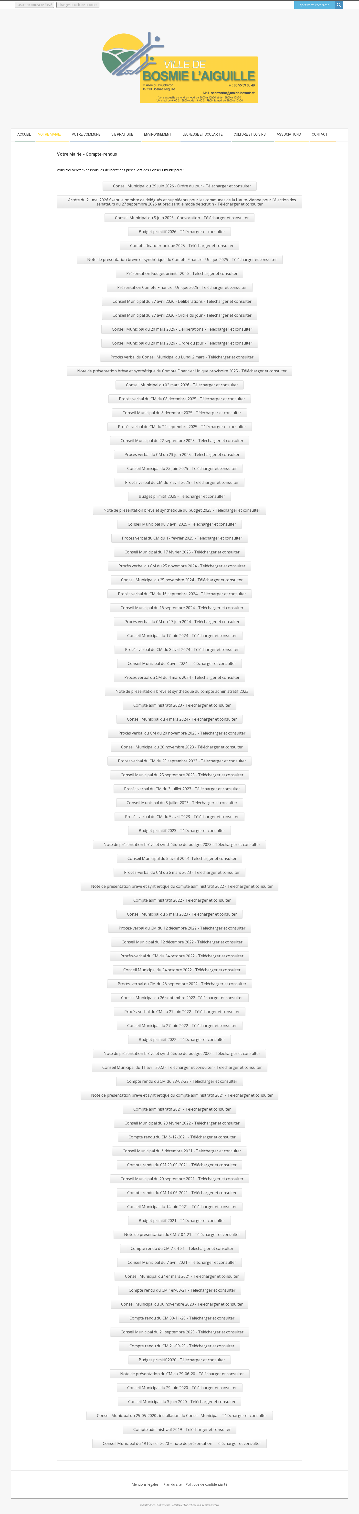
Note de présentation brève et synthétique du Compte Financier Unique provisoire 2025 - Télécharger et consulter (182, 371)
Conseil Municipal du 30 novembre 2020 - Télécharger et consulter (182, 1304)
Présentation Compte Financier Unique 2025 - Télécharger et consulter (182, 287)
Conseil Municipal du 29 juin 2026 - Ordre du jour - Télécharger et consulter (182, 186)
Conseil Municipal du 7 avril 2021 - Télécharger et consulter (182, 1262)
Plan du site (172, 1484)
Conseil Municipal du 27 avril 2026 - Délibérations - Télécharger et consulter (182, 301)
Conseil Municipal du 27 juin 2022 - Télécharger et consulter (182, 1025)
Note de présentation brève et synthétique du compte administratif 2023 (182, 691)
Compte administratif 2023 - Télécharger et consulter (182, 705)
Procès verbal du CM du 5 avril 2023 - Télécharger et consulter (182, 816)
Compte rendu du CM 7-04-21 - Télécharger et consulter (182, 1248)
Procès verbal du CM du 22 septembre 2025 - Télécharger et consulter (182, 426)
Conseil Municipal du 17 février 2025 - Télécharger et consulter (182, 552)
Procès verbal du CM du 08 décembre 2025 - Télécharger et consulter (182, 398)
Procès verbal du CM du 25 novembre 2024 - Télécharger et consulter (181, 566)
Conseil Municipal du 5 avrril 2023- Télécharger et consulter (182, 858)
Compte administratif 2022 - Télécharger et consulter (182, 900)
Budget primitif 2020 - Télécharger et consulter (182, 1360)
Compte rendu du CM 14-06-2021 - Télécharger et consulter (182, 1192)
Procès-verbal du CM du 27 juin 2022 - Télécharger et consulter (182, 1011)
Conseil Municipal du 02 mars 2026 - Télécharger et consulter (182, 385)
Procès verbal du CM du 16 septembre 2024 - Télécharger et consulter (182, 593)
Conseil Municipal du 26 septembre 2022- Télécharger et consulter (182, 997)
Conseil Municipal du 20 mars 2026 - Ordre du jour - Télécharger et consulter (182, 343)
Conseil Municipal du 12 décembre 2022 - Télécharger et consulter (182, 942)
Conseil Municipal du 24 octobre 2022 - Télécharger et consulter (182, 970)
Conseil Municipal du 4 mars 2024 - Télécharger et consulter (182, 719)
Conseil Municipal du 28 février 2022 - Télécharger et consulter (182, 1123)
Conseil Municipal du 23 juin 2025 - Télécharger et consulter (182, 468)
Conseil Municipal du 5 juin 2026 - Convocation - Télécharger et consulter (182, 217)
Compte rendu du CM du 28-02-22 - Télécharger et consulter (182, 1081)
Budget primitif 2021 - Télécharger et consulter (182, 1220)
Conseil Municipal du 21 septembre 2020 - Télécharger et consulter (182, 1332)
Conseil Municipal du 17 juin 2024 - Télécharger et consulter (182, 635)
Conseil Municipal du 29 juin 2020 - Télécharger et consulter (182, 1387)
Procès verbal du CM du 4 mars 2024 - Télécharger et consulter (182, 677)
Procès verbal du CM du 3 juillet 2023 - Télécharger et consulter (182, 788)
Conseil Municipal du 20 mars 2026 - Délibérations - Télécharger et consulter (182, 329)
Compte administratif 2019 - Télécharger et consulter (182, 1429)
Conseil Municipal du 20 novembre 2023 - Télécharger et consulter (182, 747)
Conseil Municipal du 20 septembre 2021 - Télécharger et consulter (182, 1178)
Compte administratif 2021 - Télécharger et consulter (182, 1109)
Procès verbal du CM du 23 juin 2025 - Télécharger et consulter (182, 454)
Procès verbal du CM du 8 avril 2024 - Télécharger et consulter (182, 649)
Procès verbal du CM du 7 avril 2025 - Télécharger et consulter (182, 482)
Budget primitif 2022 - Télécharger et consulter (182, 1039)
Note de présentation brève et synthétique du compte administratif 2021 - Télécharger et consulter (182, 1095)
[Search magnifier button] (339, 5)
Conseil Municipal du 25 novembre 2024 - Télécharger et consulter (182, 580)
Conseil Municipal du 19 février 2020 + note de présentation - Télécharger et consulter (182, 1443)
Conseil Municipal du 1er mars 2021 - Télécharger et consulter (182, 1276)
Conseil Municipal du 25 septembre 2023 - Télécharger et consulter (182, 775)
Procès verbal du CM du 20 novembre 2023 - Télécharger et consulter (181, 733)
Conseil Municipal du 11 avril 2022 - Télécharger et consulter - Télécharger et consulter (182, 1067)
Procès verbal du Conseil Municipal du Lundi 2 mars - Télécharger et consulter (182, 357)
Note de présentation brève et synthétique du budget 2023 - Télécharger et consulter (182, 844)
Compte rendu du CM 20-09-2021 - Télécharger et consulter (182, 1165)
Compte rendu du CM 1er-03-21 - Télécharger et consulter (182, 1290)
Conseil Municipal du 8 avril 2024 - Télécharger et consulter (182, 663)
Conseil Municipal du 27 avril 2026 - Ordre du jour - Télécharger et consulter (182, 315)
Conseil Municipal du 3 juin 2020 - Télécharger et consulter (182, 1401)
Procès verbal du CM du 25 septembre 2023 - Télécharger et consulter (182, 761)
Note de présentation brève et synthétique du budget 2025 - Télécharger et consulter (182, 510)
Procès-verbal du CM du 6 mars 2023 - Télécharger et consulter (182, 872)
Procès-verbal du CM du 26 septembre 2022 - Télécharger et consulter (182, 983)
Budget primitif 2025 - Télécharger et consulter (182, 496)
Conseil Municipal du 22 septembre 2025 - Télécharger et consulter (182, 440)
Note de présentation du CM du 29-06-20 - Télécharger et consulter (182, 1373)
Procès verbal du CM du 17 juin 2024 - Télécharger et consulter (182, 621)
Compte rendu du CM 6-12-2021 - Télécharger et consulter (182, 1137)
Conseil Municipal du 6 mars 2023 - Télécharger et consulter (182, 914)
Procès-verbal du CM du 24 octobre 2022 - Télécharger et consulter (181, 956)
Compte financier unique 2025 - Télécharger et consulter (182, 245)
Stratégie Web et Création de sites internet (195, 1504)
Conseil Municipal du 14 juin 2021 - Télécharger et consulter (182, 1206)
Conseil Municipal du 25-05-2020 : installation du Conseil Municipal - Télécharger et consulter (182, 1415)
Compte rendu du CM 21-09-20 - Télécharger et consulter (181, 1346)
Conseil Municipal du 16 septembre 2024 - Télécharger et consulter (182, 607)
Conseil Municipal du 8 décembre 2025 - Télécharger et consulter (182, 412)
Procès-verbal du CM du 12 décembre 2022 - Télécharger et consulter (182, 928)
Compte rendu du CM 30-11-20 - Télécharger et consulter (181, 1318)
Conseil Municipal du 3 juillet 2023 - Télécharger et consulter (182, 802)
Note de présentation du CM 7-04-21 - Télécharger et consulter (182, 1234)
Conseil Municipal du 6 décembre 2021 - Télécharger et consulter (182, 1151)
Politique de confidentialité (206, 1484)
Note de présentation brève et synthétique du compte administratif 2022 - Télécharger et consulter (182, 886)
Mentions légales (145, 1484)
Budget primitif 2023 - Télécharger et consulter (182, 830)
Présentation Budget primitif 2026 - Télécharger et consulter (182, 273)
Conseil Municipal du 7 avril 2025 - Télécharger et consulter (182, 524)
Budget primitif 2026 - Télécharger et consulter (182, 231)
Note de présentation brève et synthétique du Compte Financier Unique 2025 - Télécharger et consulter (182, 259)
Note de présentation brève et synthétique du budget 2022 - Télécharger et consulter (182, 1053)
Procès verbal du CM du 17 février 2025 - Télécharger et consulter (182, 538)
